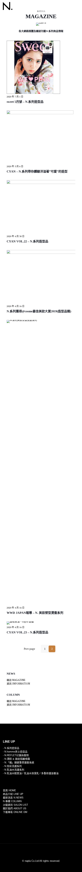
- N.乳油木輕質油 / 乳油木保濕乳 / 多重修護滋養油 (31, 773)
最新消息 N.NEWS (13, 797)
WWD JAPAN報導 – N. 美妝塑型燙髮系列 (35, 612)
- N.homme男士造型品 (15, 751)
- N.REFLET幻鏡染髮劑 (16, 755)
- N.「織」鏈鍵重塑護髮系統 (18, 762)
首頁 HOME (9, 790)
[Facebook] (38, 866)
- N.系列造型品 (11, 748)
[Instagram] (44, 866)
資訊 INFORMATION (18, 683)
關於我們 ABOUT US (14, 808)
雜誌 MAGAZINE (16, 680)
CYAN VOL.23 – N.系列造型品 (27, 632)
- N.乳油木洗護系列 (13, 769)
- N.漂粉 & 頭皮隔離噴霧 (16, 758)
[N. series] (7, 5)
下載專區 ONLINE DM (15, 812)
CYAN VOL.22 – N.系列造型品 (27, 241)
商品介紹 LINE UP (13, 794)
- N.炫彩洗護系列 (12, 766)
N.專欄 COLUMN (12, 801)
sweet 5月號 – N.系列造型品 (25, 101)
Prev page (29, 648)
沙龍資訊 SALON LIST (15, 804)
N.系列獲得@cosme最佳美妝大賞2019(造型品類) (39, 311)
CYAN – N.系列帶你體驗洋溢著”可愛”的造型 (37, 171)
